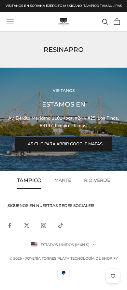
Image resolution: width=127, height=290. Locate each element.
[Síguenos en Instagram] (43, 225)
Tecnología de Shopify (94, 258)
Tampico (29, 180)
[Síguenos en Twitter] (26, 225)
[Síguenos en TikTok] (60, 225)
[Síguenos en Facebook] (10, 225)
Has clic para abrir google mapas (63, 144)
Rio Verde (97, 180)
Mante (62, 180)
